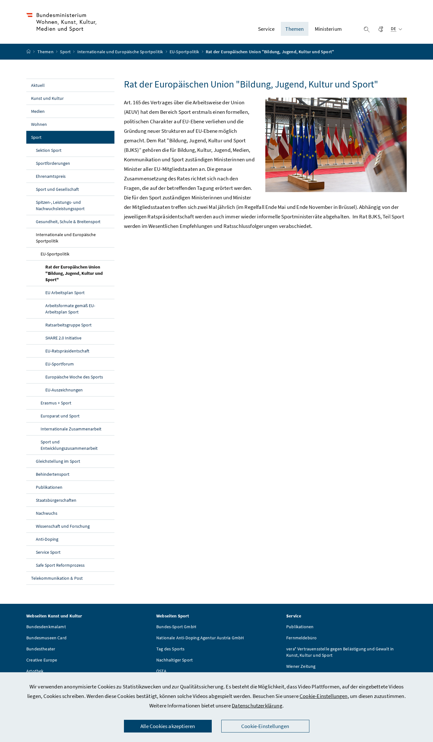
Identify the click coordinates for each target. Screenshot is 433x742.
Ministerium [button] (328, 28)
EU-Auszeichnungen (64, 390)
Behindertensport (52, 474)
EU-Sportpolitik (185, 52)
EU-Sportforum (59, 364)
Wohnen (39, 124)
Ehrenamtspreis (51, 176)
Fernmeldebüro (301, 638)
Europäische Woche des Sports (74, 377)
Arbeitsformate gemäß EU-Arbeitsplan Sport (70, 309)
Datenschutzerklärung (257, 705)
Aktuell (38, 85)
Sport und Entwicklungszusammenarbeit (69, 445)
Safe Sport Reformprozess (60, 565)
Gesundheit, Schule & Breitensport (68, 221)
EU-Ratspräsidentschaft (67, 351)
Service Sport (48, 552)
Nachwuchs (46, 513)
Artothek (34, 671)
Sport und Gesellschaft (57, 189)
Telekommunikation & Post (57, 578)
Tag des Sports (170, 649)
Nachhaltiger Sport (174, 660)
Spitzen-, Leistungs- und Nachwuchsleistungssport (60, 205)
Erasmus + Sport (56, 403)
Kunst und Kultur (47, 98)
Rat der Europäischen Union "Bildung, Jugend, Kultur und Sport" (74, 273)
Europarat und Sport (60, 416)
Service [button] (266, 28)
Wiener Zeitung (300, 666)
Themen (46, 52)
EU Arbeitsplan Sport (65, 292)
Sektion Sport (48, 150)
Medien (38, 111)
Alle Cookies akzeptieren (167, 726)
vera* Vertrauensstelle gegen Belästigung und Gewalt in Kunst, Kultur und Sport (340, 652)
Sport (66, 52)
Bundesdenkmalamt (46, 626)
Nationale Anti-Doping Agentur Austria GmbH (200, 638)
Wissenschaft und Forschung (63, 526)
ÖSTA (161, 671)
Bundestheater (40, 649)
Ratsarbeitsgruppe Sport (68, 325)
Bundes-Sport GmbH (176, 626)
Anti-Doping (47, 539)
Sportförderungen (53, 163)
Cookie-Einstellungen (324, 696)
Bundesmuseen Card (46, 638)
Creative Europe (41, 660)
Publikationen (49, 487)
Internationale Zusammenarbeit (71, 429)
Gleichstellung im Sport (58, 461)
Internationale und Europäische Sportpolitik (120, 52)
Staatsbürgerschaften (56, 500)
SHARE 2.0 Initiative (63, 338)
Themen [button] (294, 28)
